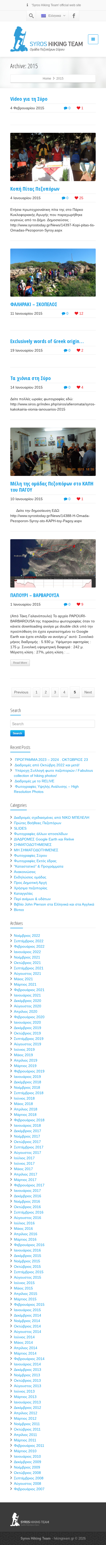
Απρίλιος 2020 (25, 1011)
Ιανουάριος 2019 (27, 1077)
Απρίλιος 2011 (25, 1435)
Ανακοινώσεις (25, 872)
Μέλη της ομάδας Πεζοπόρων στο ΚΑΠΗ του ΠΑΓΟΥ (51, 486)
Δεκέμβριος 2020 (27, 1001)
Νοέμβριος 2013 (27, 1375)
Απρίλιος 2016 (25, 1234)
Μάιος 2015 (23, 1288)
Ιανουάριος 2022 (27, 952)
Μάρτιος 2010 (25, 1451)
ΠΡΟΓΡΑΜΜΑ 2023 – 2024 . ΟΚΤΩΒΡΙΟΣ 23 (51, 760)
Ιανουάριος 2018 (27, 1125)
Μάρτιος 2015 (25, 1299)
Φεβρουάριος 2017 (29, 1185)
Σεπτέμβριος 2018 (28, 1093)
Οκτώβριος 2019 (27, 1033)
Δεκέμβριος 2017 (27, 1131)
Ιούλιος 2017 (24, 1158)
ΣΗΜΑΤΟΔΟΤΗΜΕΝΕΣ (33, 845)
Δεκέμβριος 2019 (27, 1028)
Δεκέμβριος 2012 (27, 1407)
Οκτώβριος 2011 (27, 1429)
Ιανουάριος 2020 (27, 1022)
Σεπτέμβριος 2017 (28, 1147)
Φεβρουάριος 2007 (29, 1489)
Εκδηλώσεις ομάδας (30, 877)
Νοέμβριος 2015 (27, 1261)
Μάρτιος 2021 (25, 984)
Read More (20, 662)
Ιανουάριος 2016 (27, 1250)
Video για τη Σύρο (28, 98)
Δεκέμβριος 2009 (27, 1462)
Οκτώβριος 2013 (27, 1380)
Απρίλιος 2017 (25, 1174)
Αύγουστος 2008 (27, 1483)
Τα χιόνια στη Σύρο (30, 378)
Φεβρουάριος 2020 (29, 1017)
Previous (21, 692)
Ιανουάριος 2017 (27, 1190)
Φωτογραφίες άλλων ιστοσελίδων (41, 834)
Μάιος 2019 (23, 1055)
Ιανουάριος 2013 (27, 1402)
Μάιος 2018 (23, 1104)
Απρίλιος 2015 (25, 1294)
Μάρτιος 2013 (25, 1397)
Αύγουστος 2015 (27, 1277)
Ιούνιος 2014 (24, 1337)
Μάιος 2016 (23, 1228)
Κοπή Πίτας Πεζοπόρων (34, 188)
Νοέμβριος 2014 (27, 1321)
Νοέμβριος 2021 (27, 957)
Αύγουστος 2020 (27, 1006)
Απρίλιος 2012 (25, 1413)
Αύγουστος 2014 (27, 1332)
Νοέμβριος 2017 (27, 1136)
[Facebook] (74, 16)
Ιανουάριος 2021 (27, 995)
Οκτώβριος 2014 (27, 1326)
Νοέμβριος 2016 (27, 1201)
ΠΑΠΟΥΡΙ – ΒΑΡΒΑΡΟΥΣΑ (34, 595)
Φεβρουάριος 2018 (29, 1120)
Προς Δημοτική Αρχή (30, 882)
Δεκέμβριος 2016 (27, 1196)
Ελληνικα (54, 16)
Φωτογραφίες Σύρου (30, 855)
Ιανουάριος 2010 (27, 1456)
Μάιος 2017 (23, 1169)
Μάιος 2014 (23, 1342)
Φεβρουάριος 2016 (29, 1245)
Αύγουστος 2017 (27, 1152)
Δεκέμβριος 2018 (27, 1082)
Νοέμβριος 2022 (27, 935)
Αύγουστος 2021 (27, 973)
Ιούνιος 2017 (24, 1163)
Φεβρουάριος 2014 (29, 1359)
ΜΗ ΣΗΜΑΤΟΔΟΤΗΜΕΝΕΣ (36, 850)
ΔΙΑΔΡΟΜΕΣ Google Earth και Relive (44, 839)
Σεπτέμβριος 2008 (28, 1478)
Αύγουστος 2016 (27, 1218)
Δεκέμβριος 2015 (27, 1256)
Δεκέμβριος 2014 (27, 1315)
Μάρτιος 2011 (25, 1440)
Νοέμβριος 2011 (27, 1424)
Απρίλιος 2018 (25, 1109)
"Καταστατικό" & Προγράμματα (38, 866)
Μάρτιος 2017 (25, 1180)
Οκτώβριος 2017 (27, 1142)
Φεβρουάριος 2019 (29, 1071)
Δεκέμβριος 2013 (27, 1370)
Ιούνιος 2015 (24, 1283)
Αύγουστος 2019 (27, 1044)
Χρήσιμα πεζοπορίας (30, 888)
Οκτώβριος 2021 (27, 963)
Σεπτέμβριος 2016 (28, 1212)
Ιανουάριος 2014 (27, 1364)
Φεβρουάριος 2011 (29, 1445)
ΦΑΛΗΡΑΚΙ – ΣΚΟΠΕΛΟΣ (33, 304)
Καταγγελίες (23, 893)
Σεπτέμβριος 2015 (28, 1272)
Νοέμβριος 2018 (27, 1087)
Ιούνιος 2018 (24, 1098)
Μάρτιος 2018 (25, 1115)
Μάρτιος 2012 (25, 1418)
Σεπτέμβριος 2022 (28, 941)
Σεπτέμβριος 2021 (28, 968)
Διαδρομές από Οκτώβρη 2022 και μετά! (47, 765)
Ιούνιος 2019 (24, 1049)
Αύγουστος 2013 (27, 1386)
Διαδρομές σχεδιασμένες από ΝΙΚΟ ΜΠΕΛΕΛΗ (51, 817)
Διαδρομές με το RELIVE (34, 781)
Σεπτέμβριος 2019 (28, 1039)
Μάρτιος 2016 (25, 1239)
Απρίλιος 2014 (25, 1348)
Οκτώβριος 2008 (27, 1473)
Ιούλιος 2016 (24, 1223)
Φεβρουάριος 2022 (29, 946)
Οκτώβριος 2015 (27, 1266)
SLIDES (20, 828)
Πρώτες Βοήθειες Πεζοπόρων (37, 823)
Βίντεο (19, 910)
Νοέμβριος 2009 (27, 1467)
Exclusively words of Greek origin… (47, 341)
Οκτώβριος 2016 (27, 1207)
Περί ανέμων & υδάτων (32, 899)
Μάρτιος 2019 (25, 1066)
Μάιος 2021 (23, 979)
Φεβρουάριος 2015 (29, 1304)
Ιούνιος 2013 (24, 1391)
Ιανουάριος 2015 (27, 1310)
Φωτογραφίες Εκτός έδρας (35, 861)
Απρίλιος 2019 (25, 1060)
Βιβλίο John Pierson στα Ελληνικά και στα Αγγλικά (54, 904)
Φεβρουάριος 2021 (29, 990)
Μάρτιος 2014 (25, 1353)
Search (17, 733)
